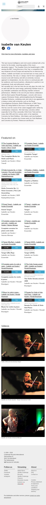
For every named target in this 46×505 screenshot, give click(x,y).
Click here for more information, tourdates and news (18, 54)
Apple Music (21, 470)
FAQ (32, 472)
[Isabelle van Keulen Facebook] (9, 48)
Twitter (6, 470)
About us (34, 470)
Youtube (6, 474)
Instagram (7, 476)
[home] (23, 4)
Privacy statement (36, 482)
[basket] (43, 6)
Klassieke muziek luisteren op (23, 482)
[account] (39, 6)
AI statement (35, 483)
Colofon (33, 480)
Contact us (34, 474)
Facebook (7, 472)
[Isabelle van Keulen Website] (4, 48)
